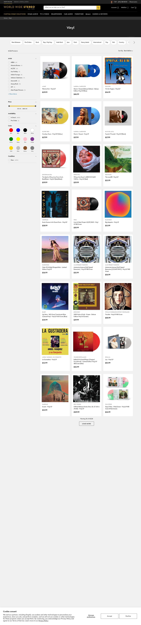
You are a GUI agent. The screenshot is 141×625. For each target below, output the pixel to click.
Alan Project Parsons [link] (18, 90)
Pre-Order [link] (15, 120)
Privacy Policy (43, 621)
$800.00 (25, 108)
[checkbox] (9, 62)
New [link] (14, 160)
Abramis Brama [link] (16, 65)
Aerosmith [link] (15, 81)
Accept (109, 616)
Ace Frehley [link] (15, 71)
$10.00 (19, 108)
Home (5, 18)
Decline (128, 616)
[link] (11, 131)
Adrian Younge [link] (16, 75)
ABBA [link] (14, 62)
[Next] (134, 42)
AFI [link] (13, 87)
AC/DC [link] (14, 68)
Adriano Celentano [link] (18, 78)
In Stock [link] (15, 117)
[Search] (98, 8)
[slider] (9, 106)
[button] (133, 8)
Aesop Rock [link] (16, 84)
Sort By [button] (120, 51)
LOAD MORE (86, 423)
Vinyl (10, 18)
